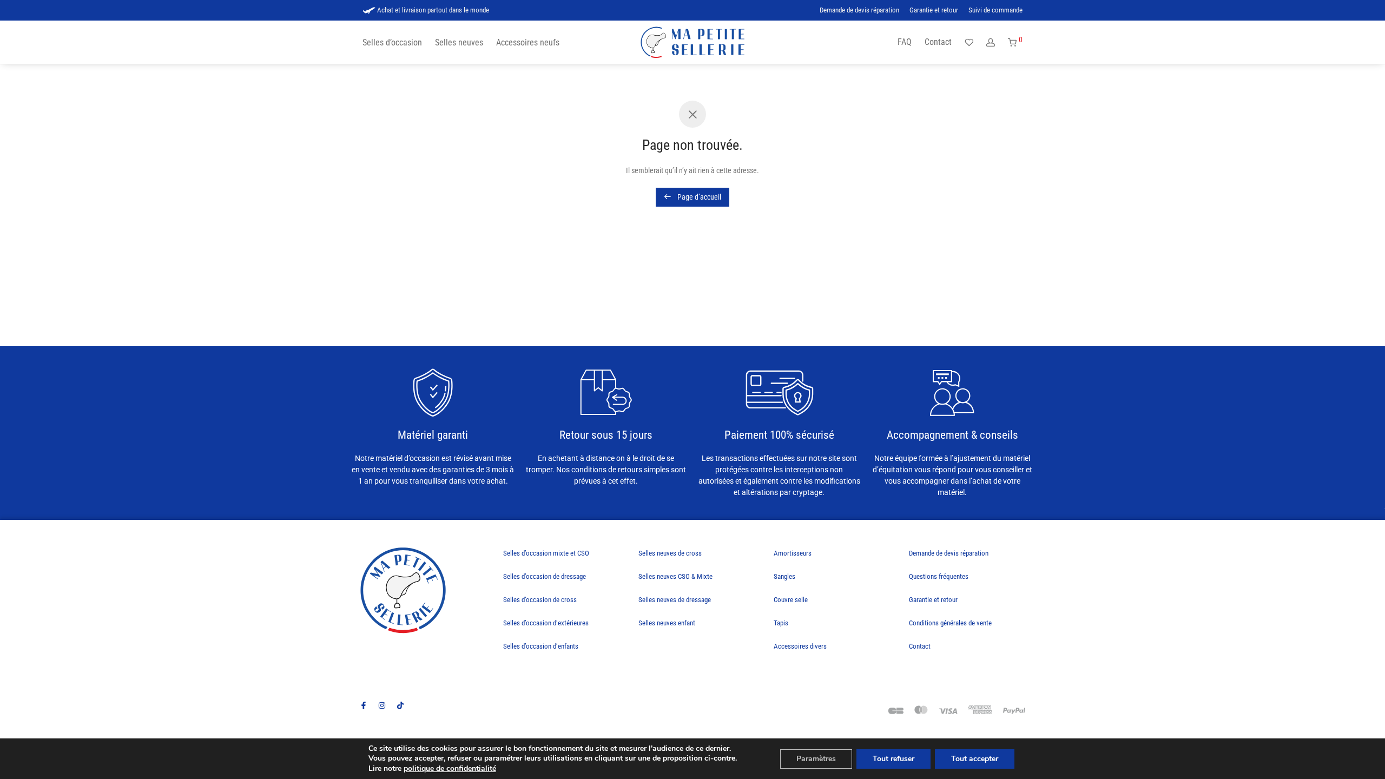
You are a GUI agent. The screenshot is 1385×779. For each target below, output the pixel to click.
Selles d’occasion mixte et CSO (546, 553)
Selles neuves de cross (670, 553)
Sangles (784, 576)
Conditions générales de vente (950, 623)
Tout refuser (893, 759)
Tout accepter (974, 759)
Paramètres (816, 759)
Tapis (781, 623)
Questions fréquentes (938, 576)
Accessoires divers (800, 646)
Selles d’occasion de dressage (544, 576)
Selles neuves (459, 42)
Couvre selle (791, 600)
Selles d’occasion (392, 42)
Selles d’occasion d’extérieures (546, 623)
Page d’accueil (698, 197)
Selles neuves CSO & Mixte (675, 576)
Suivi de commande (995, 10)
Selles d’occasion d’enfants (540, 646)
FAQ (905, 42)
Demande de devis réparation (859, 10)
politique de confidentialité (450, 768)
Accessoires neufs (527, 42)
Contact (938, 42)
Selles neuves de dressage (674, 600)
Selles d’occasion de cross (540, 600)
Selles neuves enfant (666, 623)
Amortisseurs (793, 553)
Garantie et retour (933, 10)
